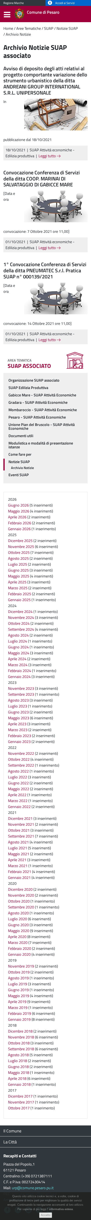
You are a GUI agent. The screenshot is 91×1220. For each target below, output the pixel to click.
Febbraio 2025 (19, 594)
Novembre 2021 (21, 824)
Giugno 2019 (18, 990)
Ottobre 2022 (19, 759)
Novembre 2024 (21, 617)
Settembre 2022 (21, 765)
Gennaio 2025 (19, 600)
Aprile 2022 (17, 795)
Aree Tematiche (28, 28)
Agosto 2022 (18, 771)
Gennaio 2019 (19, 1019)
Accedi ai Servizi (65, 3)
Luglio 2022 (17, 777)
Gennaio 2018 (19, 1084)
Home (8, 28)
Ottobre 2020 (19, 901)
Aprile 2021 (17, 860)
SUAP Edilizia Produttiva (28, 387)
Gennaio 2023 (19, 741)
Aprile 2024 (17, 659)
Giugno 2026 (18, 505)
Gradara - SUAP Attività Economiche (38, 402)
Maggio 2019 (18, 996)
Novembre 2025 (21, 546)
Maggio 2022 (18, 789)
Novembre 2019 (21, 966)
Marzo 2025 (18, 588)
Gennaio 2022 (19, 806)
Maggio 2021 (18, 854)
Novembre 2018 (21, 1037)
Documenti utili (20, 436)
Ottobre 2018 (19, 1043)
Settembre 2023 (21, 694)
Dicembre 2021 (20, 818)
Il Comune (12, 1131)
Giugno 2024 (18, 647)
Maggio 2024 (18, 653)
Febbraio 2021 (19, 871)
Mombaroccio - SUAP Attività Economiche (42, 410)
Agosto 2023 (18, 700)
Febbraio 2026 (19, 523)
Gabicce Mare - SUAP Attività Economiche (42, 395)
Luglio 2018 (17, 1061)
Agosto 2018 (18, 1055)
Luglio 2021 (17, 848)
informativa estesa (61, 1209)
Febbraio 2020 (19, 948)
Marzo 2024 (18, 665)
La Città (10, 1142)
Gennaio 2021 (19, 877)
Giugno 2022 (18, 783)
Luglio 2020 (17, 919)
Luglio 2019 (17, 984)
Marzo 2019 (18, 1007)
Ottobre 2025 (19, 552)
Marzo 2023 (18, 730)
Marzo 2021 (18, 866)
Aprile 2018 (17, 1078)
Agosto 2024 (18, 635)
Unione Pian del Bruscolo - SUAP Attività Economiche (41, 426)
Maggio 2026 (18, 511)
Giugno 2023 (18, 712)
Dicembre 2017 (20, 1096)
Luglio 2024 (17, 641)
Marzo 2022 (18, 801)
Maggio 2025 (18, 576)
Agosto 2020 (18, 913)
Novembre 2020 (21, 895)
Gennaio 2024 (19, 676)
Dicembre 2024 (20, 611)
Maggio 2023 (18, 718)
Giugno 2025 (18, 570)
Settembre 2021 (21, 836)
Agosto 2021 (18, 842)
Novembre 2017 (21, 1102)
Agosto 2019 (18, 978)
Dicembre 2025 (20, 541)
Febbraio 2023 (19, 736)
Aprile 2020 (17, 936)
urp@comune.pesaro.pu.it (33, 1188)
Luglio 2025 (17, 564)
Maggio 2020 (18, 931)
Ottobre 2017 (19, 1108)
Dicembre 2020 (20, 889)
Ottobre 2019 (19, 972)
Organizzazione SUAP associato (33, 380)
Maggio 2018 (18, 1072)
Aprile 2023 (17, 724)
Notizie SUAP (67, 28)
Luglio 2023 (17, 706)
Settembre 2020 (21, 907)
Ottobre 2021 (19, 830)
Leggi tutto (48, 156)
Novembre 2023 (21, 688)
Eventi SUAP (18, 475)
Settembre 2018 (21, 1049)
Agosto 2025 (18, 558)
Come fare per (20, 454)
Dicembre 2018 (20, 1031)
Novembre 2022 (21, 753)
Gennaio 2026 (19, 529)
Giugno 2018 (18, 1067)
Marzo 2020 (18, 942)
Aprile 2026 (17, 517)
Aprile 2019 (17, 1001)
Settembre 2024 (21, 629)
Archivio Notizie (18, 34)
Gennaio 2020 (19, 954)
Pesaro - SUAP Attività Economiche (37, 417)
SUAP (48, 28)
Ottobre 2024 (19, 623)
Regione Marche (13, 3)
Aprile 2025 (17, 582)
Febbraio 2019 (19, 1013)
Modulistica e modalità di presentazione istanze (40, 445)
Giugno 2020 (18, 925)
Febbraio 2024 (19, 671)
